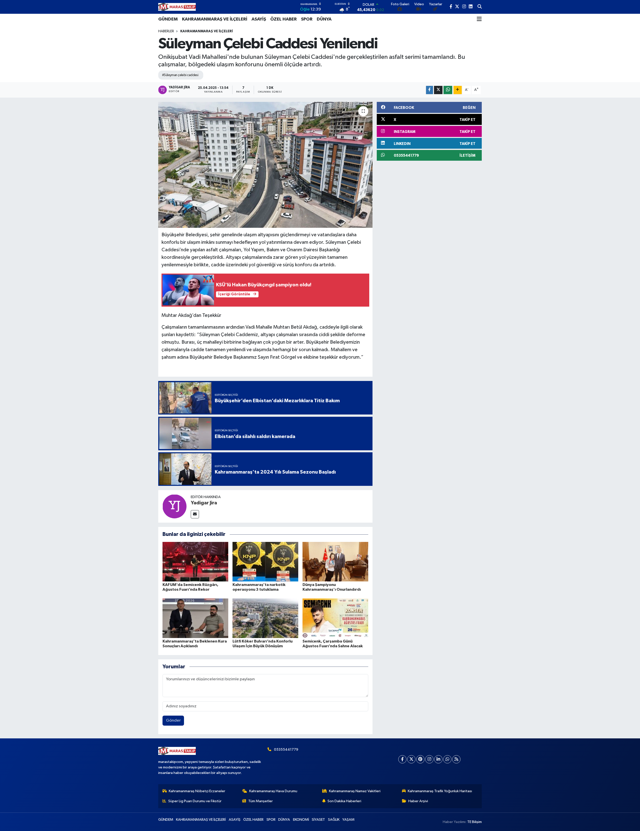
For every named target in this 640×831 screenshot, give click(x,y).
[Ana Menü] (479, 19)
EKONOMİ (301, 819)
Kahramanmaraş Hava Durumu (273, 791)
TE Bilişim (474, 822)
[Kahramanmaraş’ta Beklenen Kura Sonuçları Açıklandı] (195, 618)
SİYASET (318, 819)
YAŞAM (348, 819)
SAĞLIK (334, 819)
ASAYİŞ (259, 19)
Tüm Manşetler (260, 801)
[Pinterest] (420, 759)
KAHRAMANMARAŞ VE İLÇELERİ (214, 19)
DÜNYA (324, 19)
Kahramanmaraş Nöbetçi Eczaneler (197, 791)
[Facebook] (402, 759)
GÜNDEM (168, 19)
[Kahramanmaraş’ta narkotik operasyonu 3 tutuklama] (265, 561)
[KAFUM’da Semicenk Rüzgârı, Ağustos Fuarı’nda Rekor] (195, 561)
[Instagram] (429, 759)
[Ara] (480, 7)
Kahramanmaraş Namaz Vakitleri (354, 791)
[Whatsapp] (447, 759)
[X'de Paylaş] (438, 90)
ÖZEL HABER (283, 19)
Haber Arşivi (418, 801)
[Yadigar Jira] (174, 506)
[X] (411, 759)
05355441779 (286, 749)
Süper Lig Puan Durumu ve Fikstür (195, 801)
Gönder (173, 720)
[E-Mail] (195, 514)
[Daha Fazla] (458, 90)
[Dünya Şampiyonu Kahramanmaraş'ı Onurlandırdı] (335, 561)
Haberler (166, 31)
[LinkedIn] (438, 759)
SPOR (306, 19)
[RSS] (456, 759)
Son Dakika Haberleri (344, 801)
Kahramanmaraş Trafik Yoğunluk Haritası (440, 791)
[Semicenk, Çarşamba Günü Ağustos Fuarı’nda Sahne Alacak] (335, 618)
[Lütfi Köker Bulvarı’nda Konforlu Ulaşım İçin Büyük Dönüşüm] (265, 618)
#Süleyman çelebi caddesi (180, 75)
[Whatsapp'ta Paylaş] (448, 90)
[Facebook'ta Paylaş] (429, 90)
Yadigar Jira (204, 502)
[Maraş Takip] (177, 7)
